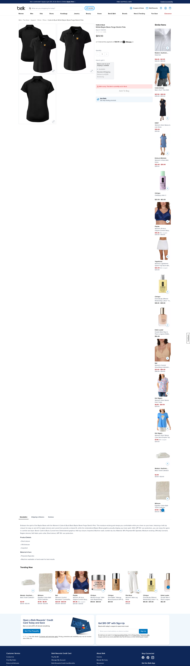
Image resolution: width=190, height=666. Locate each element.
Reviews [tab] (51, 517)
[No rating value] (100, 32)
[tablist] (95, 517)
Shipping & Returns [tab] (37, 517)
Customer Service (13, 653)
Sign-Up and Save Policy (121, 635)
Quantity (98, 50)
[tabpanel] (95, 542)
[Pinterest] (148, 657)
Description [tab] (23, 517)
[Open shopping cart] (170, 8)
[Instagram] (152, 657)
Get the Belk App (148, 663)
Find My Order (11, 660)
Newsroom (100, 663)
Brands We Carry (102, 660)
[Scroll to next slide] (168, 587)
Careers (99, 657)
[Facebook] (143, 657)
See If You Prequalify (32, 631)
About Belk (101, 653)
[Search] (30, 8)
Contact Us (10, 657)
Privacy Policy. (136, 635)
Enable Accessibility (167, 2)
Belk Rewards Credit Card (61, 653)
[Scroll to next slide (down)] (162, 510)
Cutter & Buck (100, 25)
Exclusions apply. (145, 635)
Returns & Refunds (12, 663)
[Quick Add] (167, 48)
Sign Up (143, 631)
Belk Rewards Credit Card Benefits (63, 663)
